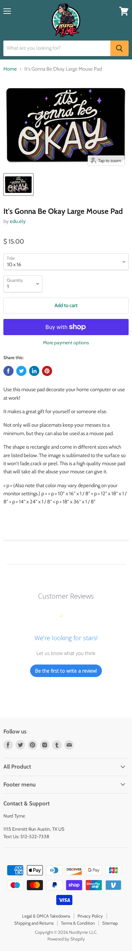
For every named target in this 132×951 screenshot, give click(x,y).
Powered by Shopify (66, 939)
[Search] (119, 48)
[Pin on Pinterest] (47, 371)
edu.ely (18, 221)
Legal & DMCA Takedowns (46, 916)
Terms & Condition (78, 923)
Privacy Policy (90, 916)
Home (10, 69)
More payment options (66, 342)
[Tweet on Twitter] (21, 371)
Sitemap (110, 923)
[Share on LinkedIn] (34, 371)
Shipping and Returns (33, 923)
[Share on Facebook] (8, 371)
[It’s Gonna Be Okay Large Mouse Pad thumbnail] (18, 184)
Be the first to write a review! (66, 671)
